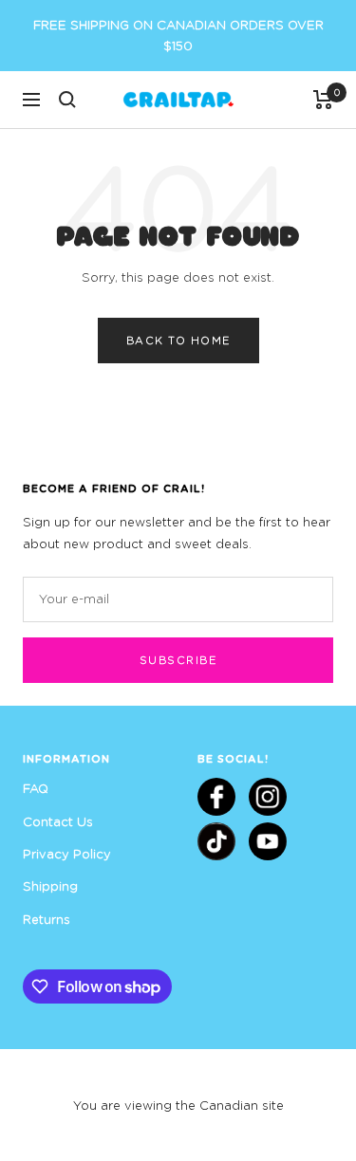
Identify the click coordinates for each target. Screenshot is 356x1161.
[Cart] (323, 99)
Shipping (50, 886)
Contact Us (58, 821)
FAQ (35, 788)
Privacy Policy (67, 853)
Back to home (178, 340)
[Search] (67, 99)
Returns (46, 919)
